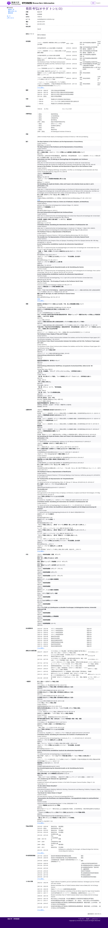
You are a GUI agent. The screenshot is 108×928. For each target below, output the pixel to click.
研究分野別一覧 (12, 11)
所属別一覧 (11, 9)
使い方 (8, 16)
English (98, 3)
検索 (93, 3)
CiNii (38, 200)
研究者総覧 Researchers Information (38, 3)
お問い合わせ (10, 18)
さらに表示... (40, 87)
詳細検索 (10, 13)
